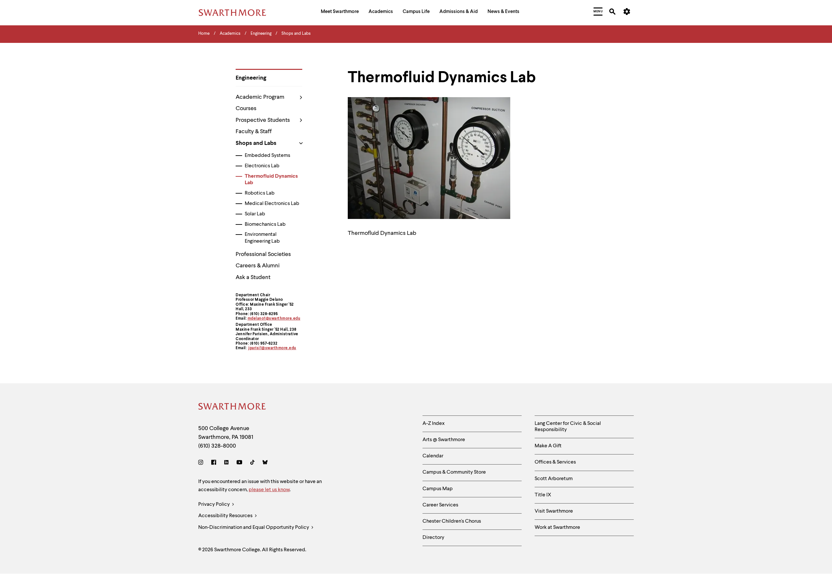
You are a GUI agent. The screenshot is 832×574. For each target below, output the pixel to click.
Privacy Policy (214, 504)
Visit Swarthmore (554, 511)
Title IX (543, 495)
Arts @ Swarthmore (443, 439)
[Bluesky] (265, 463)
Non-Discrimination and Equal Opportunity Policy (254, 527)
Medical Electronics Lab (272, 203)
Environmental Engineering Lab (262, 238)
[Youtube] (239, 463)
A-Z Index (433, 423)
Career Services (440, 505)
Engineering (251, 78)
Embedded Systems (267, 155)
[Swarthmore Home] (232, 407)
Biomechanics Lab (265, 224)
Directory (433, 537)
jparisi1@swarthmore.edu (272, 348)
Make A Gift (548, 446)
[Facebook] (214, 463)
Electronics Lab (262, 166)
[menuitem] (340, 12)
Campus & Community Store (454, 472)
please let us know (269, 489)
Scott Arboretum (554, 478)
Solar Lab (255, 214)
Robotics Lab (260, 193)
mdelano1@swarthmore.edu (274, 319)
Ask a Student (253, 277)
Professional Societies (263, 254)
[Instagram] (202, 463)
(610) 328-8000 (217, 446)
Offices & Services (555, 462)
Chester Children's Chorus (451, 521)
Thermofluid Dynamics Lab (271, 180)
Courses (246, 108)
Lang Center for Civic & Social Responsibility (568, 426)
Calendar (432, 456)
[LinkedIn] (226, 463)
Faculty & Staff (254, 131)
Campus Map (437, 488)
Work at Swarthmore (557, 527)
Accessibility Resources (226, 515)
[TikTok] (252, 463)
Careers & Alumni (258, 266)
